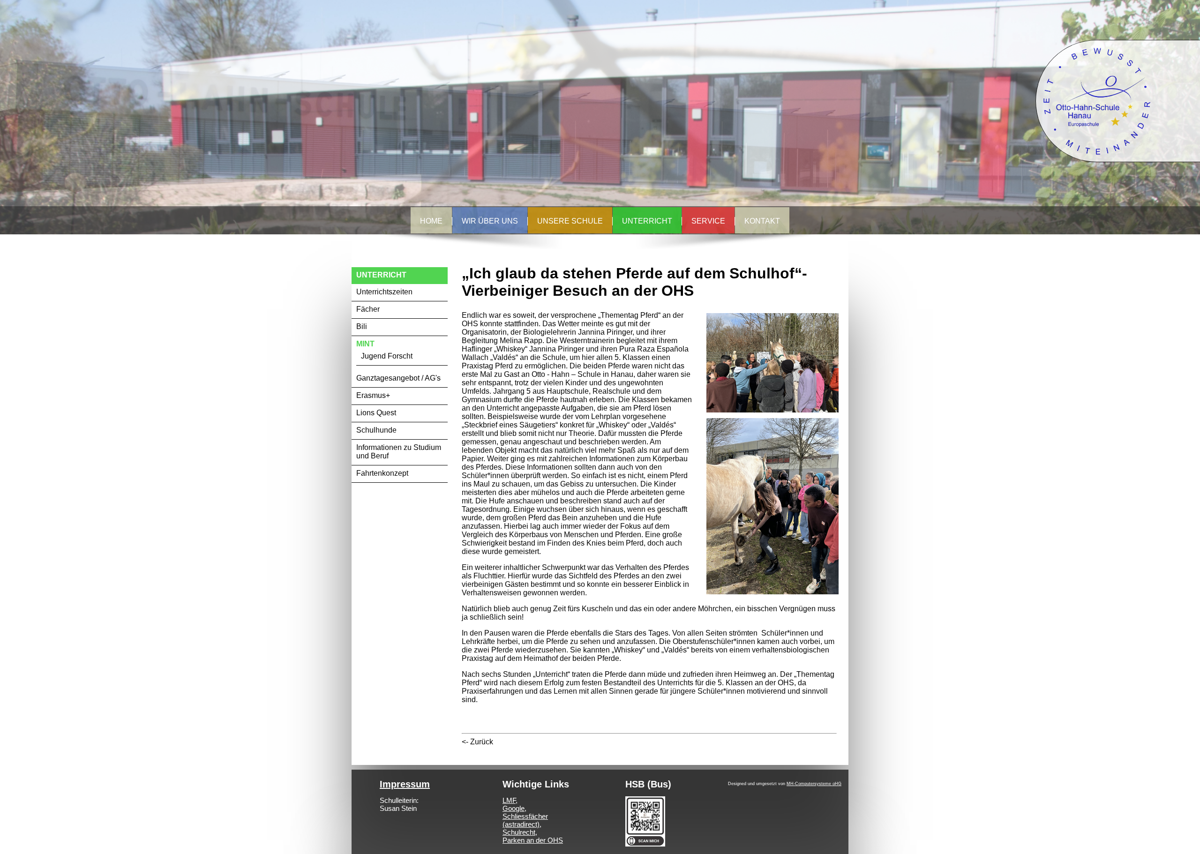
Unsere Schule (570, 221)
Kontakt (762, 221)
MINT (365, 344)
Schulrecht (518, 832)
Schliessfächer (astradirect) (525, 820)
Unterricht (647, 221)
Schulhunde (376, 430)
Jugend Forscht (386, 356)
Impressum (405, 784)
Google (513, 808)
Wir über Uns (490, 221)
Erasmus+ (373, 395)
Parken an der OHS (532, 840)
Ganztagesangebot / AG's (398, 378)
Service (708, 221)
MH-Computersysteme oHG (814, 783)
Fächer (368, 309)
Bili (361, 326)
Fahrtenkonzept (382, 473)
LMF (509, 800)
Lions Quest (376, 413)
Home (431, 221)
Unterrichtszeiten (384, 292)
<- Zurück (477, 742)
